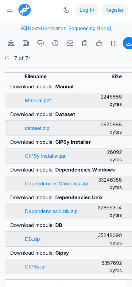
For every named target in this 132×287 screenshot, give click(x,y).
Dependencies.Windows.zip (56, 183)
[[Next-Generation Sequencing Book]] (66, 28)
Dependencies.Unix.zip (51, 211)
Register (114, 10)
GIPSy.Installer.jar (45, 156)
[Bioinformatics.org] (23, 9)
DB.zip (32, 239)
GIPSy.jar (35, 267)
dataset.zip (37, 128)
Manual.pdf (38, 100)
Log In (87, 10)
